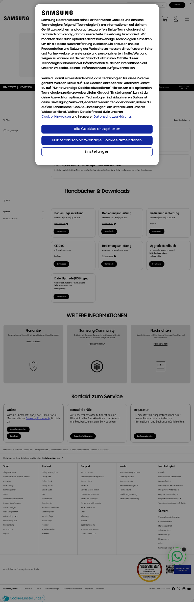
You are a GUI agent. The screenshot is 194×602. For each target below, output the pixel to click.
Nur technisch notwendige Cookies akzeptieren (97, 140)
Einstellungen (97, 152)
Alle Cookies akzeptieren (97, 129)
